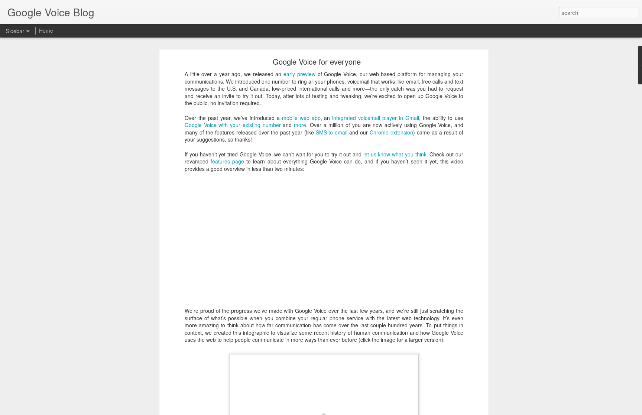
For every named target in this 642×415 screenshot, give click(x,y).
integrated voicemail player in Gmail (375, 117)
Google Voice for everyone (317, 61)
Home (46, 30)
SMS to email (332, 132)
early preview (299, 74)
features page (227, 161)
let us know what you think (395, 154)
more (300, 125)
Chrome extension (391, 132)
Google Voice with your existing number (233, 125)
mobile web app (301, 117)
